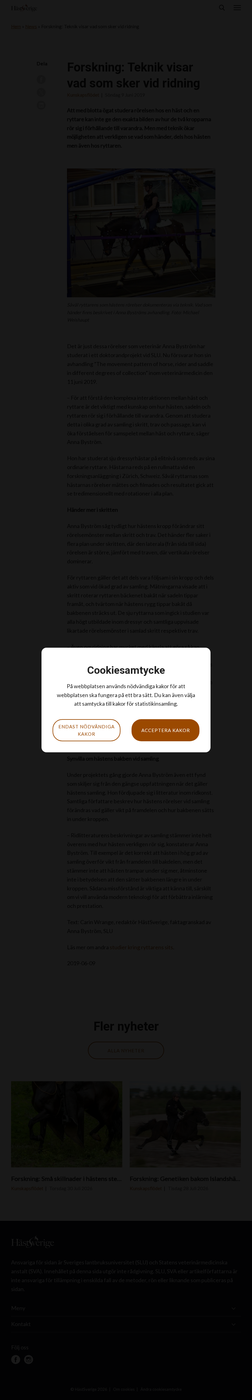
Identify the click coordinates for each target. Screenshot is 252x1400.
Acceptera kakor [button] (165, 730)
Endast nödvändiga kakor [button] (86, 730)
